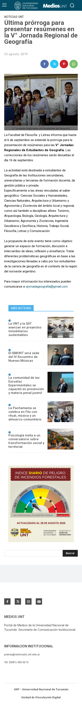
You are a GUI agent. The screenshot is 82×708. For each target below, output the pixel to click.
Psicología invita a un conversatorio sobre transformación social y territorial (26, 441)
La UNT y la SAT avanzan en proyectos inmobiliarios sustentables (24, 329)
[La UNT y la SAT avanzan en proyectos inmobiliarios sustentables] (61, 327)
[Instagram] (28, 601)
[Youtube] (39, 601)
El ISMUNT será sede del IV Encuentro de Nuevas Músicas (23, 357)
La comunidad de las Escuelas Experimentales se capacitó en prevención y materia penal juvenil (26, 385)
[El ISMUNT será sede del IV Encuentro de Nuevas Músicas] (61, 354)
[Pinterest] (64, 64)
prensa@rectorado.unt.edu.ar (22, 654)
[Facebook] (44, 64)
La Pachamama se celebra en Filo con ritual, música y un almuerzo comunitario (24, 413)
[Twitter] (54, 64)
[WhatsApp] (73, 64)
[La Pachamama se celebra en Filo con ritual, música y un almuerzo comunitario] (61, 411)
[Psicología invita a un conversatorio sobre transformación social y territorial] (61, 439)
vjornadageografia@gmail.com (47, 286)
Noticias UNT (14, 17)
